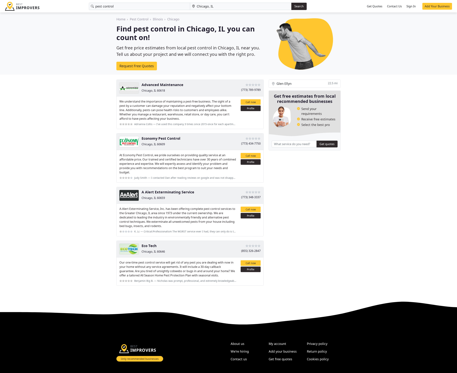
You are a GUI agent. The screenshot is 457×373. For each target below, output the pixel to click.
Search (299, 6)
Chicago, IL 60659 (153, 198)
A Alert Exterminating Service (168, 192)
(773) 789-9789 (251, 90)
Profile (250, 108)
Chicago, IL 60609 (153, 144)
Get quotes (327, 144)
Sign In (411, 6)
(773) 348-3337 (251, 197)
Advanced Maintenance (162, 84)
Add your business (283, 351)
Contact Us (394, 6)
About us (237, 344)
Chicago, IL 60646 (153, 251)
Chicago (173, 19)
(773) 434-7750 (251, 143)
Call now (251, 102)
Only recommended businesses (140, 358)
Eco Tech (149, 245)
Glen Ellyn (307, 83)
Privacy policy (317, 344)
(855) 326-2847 (251, 251)
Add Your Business (437, 6)
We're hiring (240, 351)
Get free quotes (280, 359)
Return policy (317, 351)
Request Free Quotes (136, 66)
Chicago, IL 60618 (153, 90)
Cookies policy (318, 359)
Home (120, 19)
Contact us (239, 359)
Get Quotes (374, 6)
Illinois (158, 19)
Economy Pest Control (161, 138)
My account (277, 344)
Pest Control (139, 19)
